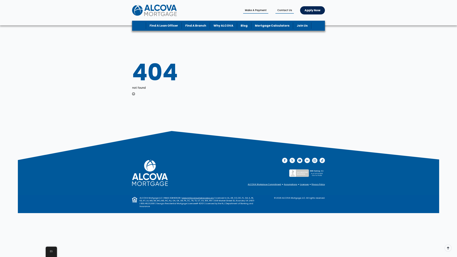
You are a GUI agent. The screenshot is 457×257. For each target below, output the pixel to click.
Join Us (302, 26)
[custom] (322, 160)
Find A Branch (195, 26)
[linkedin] (307, 160)
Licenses (304, 184)
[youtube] (299, 160)
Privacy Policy (318, 184)
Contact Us (284, 10)
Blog (244, 26)
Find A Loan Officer (164, 26)
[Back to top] (448, 248)
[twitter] (292, 160)
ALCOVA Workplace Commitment (264, 184)
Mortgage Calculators (272, 26)
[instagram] (314, 160)
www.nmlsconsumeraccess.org (198, 197)
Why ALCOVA (223, 26)
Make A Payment (256, 10)
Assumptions (290, 184)
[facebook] (284, 160)
